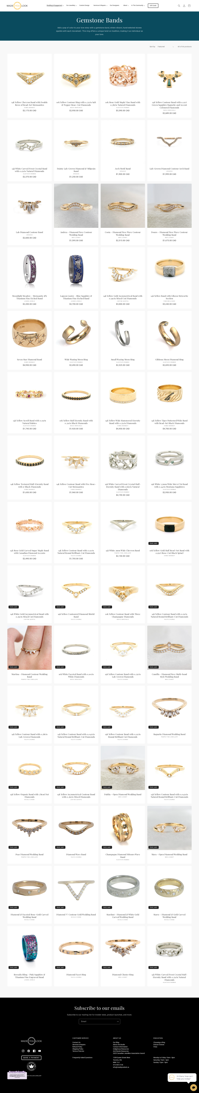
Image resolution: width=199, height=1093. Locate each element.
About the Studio (119, 1044)
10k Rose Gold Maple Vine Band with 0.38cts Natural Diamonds (122, 103)
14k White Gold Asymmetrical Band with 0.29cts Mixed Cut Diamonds (29, 615)
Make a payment (31, 1058)
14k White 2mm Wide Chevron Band (123, 550)
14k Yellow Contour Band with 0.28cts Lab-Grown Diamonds (30, 735)
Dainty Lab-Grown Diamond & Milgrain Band (76, 170)
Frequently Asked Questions (82, 1057)
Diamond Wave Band (76, 854)
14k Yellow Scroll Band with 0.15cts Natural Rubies (29, 421)
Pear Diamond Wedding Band (30, 854)
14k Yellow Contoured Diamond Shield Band (76, 615)
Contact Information (120, 1047)
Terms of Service (78, 1051)
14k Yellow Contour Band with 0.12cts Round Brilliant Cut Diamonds (123, 735)
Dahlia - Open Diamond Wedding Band (122, 794)
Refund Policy (77, 1047)
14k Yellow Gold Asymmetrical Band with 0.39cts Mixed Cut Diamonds (122, 297)
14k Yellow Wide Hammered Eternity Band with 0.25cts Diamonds (122, 421)
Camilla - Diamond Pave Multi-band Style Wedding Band (169, 675)
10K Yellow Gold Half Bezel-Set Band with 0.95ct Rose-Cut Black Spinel (169, 551)
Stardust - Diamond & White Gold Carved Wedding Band (123, 915)
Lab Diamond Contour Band (29, 232)
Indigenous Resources (121, 1049)
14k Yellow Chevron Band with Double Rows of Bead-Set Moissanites (29, 103)
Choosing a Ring (159, 1042)
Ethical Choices (158, 1044)
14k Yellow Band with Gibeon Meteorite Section (169, 297)
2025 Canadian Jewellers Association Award (129, 1053)
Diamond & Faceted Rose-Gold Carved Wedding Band (29, 915)
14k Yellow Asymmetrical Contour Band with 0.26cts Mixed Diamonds (76, 795)
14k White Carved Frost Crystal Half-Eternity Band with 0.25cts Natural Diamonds (169, 977)
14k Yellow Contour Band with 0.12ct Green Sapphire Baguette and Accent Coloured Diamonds (169, 105)
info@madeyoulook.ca (121, 1067)
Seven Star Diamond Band (29, 359)
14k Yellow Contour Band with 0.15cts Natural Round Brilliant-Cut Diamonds (169, 615)
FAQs (155, 1047)
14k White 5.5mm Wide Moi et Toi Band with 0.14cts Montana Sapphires (169, 485)
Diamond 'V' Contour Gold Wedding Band (76, 914)
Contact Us (76, 1042)
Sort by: (152, 47)
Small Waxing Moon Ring (123, 359)
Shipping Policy (77, 1049)
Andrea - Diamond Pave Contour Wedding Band (76, 233)
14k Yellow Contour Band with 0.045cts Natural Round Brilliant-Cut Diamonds (76, 735)
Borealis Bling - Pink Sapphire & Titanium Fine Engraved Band (29, 975)
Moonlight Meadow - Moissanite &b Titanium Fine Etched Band (29, 297)
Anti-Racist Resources (121, 1051)
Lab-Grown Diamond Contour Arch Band (169, 168)
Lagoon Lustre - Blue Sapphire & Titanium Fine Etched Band (76, 297)
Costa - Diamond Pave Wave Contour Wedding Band (123, 233)
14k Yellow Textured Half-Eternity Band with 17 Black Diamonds (29, 485)
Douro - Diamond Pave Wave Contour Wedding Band (169, 233)
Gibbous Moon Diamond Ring (169, 359)
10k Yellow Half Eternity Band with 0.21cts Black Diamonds (76, 421)
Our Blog (116, 1042)
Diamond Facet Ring (76, 974)
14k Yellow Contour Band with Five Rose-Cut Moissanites (76, 485)
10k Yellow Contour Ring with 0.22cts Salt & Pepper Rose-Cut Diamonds (76, 103)
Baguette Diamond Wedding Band (169, 734)
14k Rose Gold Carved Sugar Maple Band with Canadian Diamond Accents (29, 551)
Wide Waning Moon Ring (76, 359)
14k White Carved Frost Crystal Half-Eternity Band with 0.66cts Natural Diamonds (123, 487)
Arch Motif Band (123, 168)
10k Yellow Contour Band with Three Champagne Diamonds (122, 615)
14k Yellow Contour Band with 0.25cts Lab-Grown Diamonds (123, 675)
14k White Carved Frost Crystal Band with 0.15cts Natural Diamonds (29, 170)
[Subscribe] (117, 1021)
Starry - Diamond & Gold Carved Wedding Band (170, 915)
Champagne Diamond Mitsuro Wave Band (123, 855)
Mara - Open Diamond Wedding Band (169, 854)
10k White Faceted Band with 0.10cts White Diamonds (76, 675)
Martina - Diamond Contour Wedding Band (30, 675)
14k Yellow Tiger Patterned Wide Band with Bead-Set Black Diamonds (169, 421)
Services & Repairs (78, 1044)
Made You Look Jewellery (33, 1075)
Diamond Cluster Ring (123, 974)
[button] (54, 5)
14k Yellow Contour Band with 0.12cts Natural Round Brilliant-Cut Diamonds (76, 551)
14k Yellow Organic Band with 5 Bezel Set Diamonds (29, 795)
